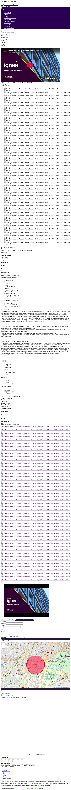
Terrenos (4, 770)
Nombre (3, 623)
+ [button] (3, 644)
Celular (3, 629)
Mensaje (3, 637)
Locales (4, 776)
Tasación (7, 24)
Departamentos (6, 771)
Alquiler (6, 16)
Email (2, 631)
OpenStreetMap (60, 687)
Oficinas (4, 775)
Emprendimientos (9, 21)
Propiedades (8, 19)
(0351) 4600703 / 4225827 (10, 695)
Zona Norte (7, 23)
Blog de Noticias (9, 28)
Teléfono (3, 625)
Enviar (3, 639)
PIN (2, 627)
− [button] (3, 647)
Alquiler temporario (10, 18)
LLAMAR (7, 13)
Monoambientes (6, 778)
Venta (6, 14)
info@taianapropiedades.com (9, 5)
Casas (3, 773)
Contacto (7, 26)
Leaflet (53, 687)
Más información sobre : (17, 620)
